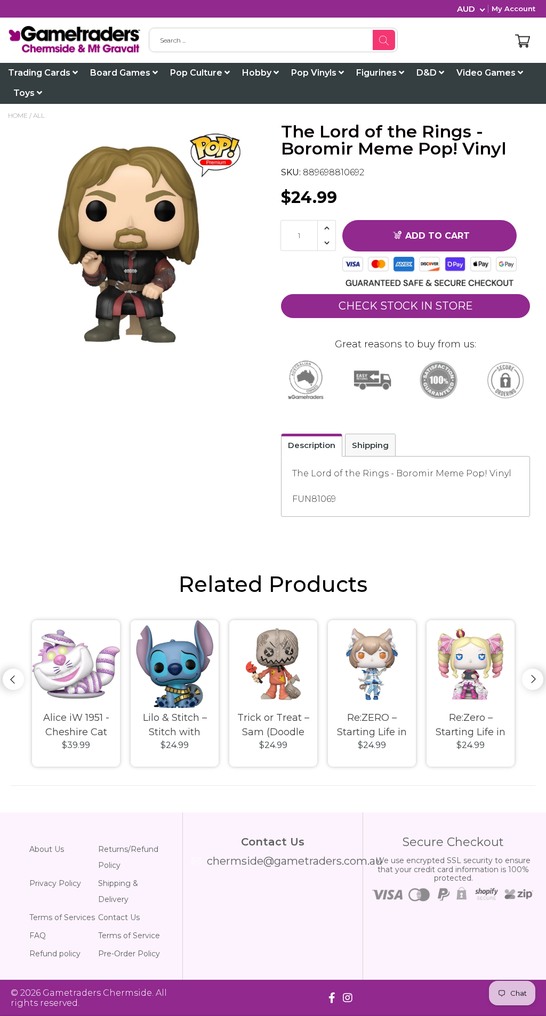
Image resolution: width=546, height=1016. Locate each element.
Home (18, 115)
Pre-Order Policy (129, 953)
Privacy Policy (55, 883)
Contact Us (119, 917)
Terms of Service (129, 935)
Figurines (377, 73)
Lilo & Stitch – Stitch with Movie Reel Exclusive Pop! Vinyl (174, 725)
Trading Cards (40, 73)
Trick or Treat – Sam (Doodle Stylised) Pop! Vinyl (273, 725)
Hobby (258, 73)
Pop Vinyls (315, 73)
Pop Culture (197, 73)
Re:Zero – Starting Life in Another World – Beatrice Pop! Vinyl (471, 725)
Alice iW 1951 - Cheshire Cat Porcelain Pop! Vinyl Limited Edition (76, 725)
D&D (427, 73)
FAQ (37, 935)
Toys (25, 93)
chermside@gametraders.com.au (294, 861)
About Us (46, 849)
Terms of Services (62, 917)
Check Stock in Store (406, 305)
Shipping (370, 445)
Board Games (121, 73)
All (39, 115)
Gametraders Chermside (97, 993)
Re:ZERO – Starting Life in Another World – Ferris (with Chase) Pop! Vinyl (372, 725)
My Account (513, 8)
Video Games (487, 73)
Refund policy (55, 953)
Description (311, 445)
